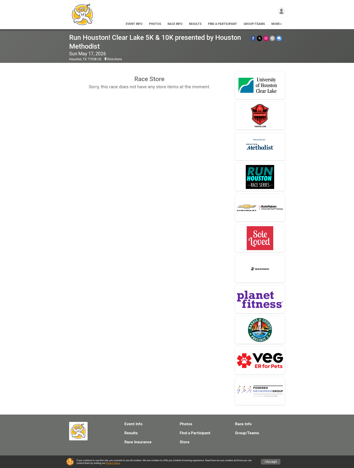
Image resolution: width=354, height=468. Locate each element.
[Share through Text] (279, 38)
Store (185, 442)
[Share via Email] (272, 38)
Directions (114, 59)
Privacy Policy (113, 463)
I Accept (271, 462)
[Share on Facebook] (253, 38)
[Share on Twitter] (259, 38)
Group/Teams (254, 24)
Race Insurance (138, 442)
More (275, 24)
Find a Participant (222, 24)
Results (195, 24)
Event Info (134, 24)
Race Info (175, 24)
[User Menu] (281, 10)
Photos (155, 24)
